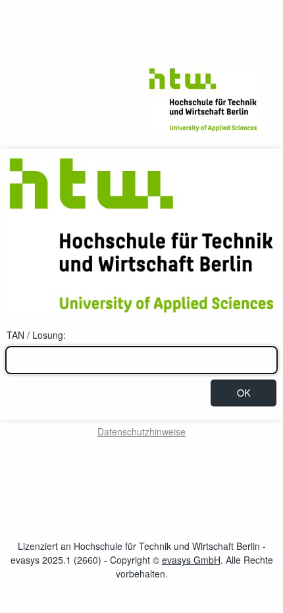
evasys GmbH (191, 559)
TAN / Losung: (36, 335)
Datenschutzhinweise (141, 431)
